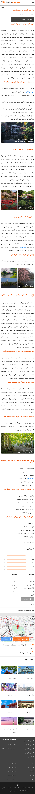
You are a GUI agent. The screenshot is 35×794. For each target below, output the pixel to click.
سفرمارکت (31, 763)
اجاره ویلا (32, 779)
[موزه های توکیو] (26, 718)
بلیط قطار (32, 771)
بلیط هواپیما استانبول (29, 741)
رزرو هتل (32, 775)
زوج (31, 582)
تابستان (14, 585)
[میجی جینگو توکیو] (9, 667)
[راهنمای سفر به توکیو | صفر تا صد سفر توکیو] (9, 718)
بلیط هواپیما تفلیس (12, 779)
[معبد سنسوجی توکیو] (9, 701)
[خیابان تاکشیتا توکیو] (9, 684)
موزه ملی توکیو (30, 92)
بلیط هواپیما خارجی (29, 749)
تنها (31, 595)
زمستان (14, 592)
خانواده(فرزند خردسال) (27, 585)
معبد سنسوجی (30, 479)
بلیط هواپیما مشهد (12, 775)
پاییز (15, 588)
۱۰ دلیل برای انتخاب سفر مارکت (9, 749)
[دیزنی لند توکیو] (26, 667)
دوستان (30, 592)
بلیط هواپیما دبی (13, 767)
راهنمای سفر (31, 757)
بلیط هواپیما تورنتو (29, 753)
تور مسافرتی (31, 767)
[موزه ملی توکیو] (26, 701)
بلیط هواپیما (23, 247)
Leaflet (32, 641)
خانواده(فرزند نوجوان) (27, 588)
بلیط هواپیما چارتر (30, 745)
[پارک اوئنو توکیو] (26, 684)
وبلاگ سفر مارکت (12, 745)
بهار (15, 582)
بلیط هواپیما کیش (12, 771)
